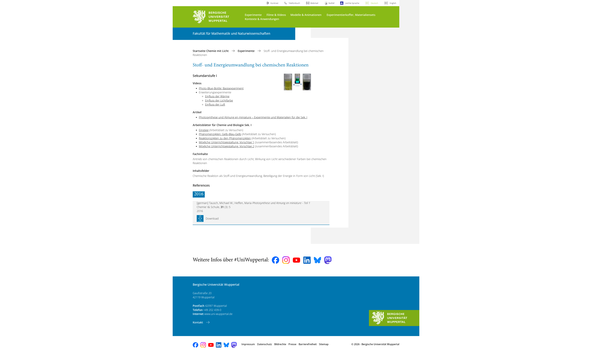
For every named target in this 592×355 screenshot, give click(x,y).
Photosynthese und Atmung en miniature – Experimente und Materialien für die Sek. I (253, 117)
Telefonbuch (294, 3)
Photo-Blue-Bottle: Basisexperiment (221, 88)
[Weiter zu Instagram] (286, 260)
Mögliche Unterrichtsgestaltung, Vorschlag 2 (226, 146)
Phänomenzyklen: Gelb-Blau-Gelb (220, 134)
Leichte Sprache (352, 3)
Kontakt (198, 322)
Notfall (331, 3)
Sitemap (324, 344)
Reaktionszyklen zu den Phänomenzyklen (225, 138)
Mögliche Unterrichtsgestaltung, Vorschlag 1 (226, 142)
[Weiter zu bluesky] (317, 260)
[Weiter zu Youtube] (296, 260)
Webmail (314, 3)
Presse (292, 344)
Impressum (248, 344)
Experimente (253, 15)
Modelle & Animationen (305, 15)
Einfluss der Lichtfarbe (219, 100)
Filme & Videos (276, 15)
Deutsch (374, 3)
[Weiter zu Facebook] (275, 260)
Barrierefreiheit (308, 344)
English (393, 3)
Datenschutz (264, 344)
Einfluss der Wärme (217, 96)
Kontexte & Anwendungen (262, 19)
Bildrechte (280, 344)
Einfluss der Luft (215, 104)
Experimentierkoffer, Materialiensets (351, 15)
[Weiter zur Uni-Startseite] (217, 17)
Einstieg (203, 130)
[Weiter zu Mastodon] (328, 260)
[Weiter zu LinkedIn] (307, 260)
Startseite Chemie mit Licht (211, 51)
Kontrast (274, 3)
